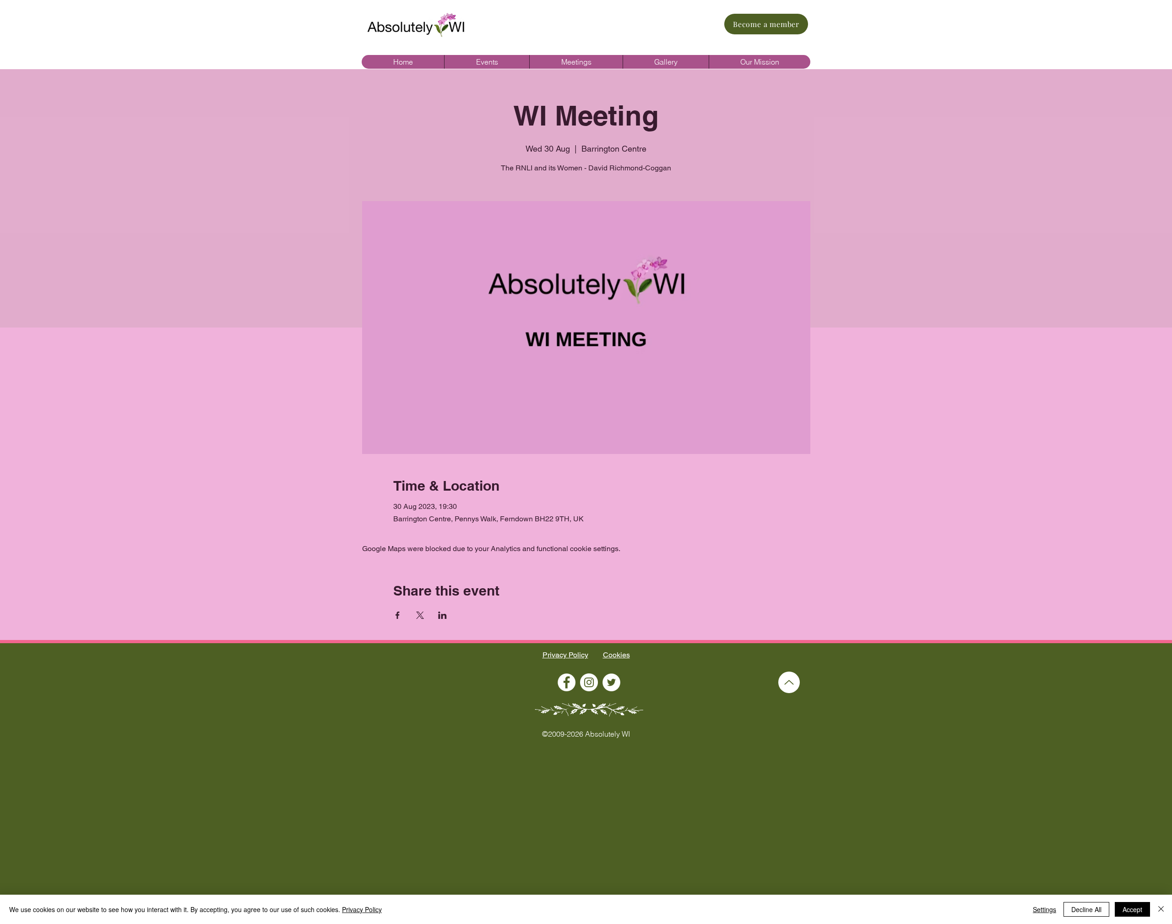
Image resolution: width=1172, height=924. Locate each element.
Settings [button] (1044, 909)
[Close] (1161, 909)
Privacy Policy (565, 655)
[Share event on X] (420, 615)
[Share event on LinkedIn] (442, 615)
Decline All (1086, 909)
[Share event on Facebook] (397, 615)
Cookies (616, 655)
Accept (1132, 909)
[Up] (789, 682)
